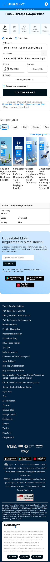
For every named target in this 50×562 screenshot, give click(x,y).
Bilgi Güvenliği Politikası (13, 370)
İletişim (5, 423)
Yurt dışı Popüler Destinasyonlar (16, 320)
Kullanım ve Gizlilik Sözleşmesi (16, 356)
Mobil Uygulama (9, 352)
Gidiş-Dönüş (23, 38)
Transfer (6, 405)
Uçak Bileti (19, 104)
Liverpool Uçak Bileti (35, 104)
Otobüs (36, 127)
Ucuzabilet (7, 104)
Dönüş (31, 64)
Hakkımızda (7, 419)
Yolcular (8, 75)
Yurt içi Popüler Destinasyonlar (16, 315)
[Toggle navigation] (5, 4)
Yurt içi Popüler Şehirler (13, 306)
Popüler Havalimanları (12, 334)
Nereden (8, 43)
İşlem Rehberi (8, 361)
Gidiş (7, 64)
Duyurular (6, 433)
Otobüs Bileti (8, 410)
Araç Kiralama (8, 401)
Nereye (9, 54)
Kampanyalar (8, 437)
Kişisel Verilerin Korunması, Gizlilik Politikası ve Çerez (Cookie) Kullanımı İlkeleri (23, 376)
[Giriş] (45, 4)
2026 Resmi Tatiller (11, 343)
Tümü (4, 127)
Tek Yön (8, 38)
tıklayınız (18, 518)
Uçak (15, 127)
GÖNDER (9, 263)
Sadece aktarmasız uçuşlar (17, 86)
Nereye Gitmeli (9, 414)
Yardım (5, 428)
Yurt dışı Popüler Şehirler (13, 311)
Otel (25, 127)
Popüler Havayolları (11, 329)
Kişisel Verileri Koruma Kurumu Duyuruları (21, 382)
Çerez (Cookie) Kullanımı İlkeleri (17, 387)
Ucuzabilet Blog (9, 338)
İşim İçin (6, 347)
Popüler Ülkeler (9, 324)
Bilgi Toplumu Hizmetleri (13, 366)
